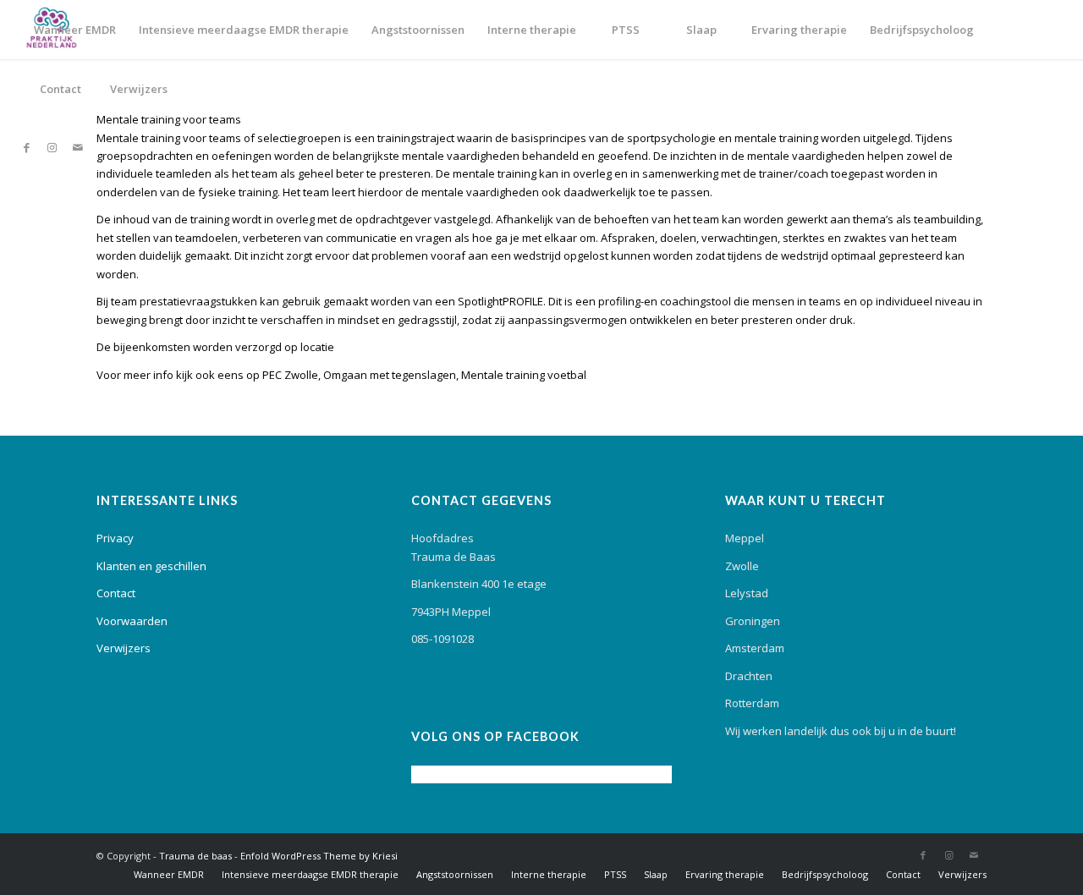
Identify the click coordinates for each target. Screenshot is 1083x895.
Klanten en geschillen (151, 566)
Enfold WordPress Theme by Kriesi (319, 855)
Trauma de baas (195, 855)
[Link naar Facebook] (27, 147)
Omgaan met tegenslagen (389, 374)
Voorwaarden (132, 621)
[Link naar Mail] (78, 147)
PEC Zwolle (290, 374)
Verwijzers (123, 648)
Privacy (115, 538)
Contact (115, 593)
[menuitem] (74, 29)
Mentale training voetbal (523, 374)
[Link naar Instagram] (52, 147)
